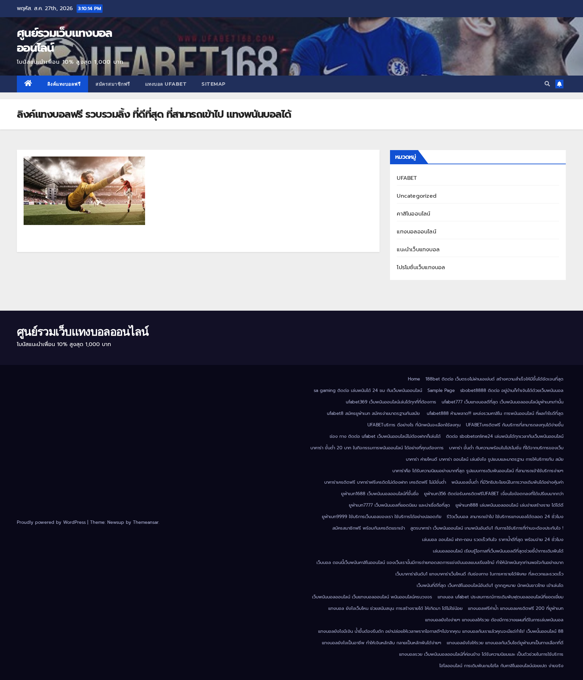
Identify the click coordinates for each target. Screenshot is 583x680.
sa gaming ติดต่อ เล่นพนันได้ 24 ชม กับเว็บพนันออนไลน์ (368, 390)
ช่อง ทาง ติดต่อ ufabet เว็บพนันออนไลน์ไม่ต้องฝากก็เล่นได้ (385, 436)
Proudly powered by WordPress (52, 522)
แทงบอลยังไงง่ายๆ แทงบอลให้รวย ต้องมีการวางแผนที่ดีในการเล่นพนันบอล (494, 620)
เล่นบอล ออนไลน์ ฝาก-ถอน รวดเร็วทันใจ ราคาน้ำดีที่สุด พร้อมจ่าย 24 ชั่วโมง (492, 539)
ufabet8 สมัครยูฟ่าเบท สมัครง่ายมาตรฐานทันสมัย (374, 413)
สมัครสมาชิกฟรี (112, 84)
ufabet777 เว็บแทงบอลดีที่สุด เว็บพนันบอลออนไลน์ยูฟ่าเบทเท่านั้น (502, 402)
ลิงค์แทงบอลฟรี (64, 84)
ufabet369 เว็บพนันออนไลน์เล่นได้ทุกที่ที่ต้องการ (391, 402)
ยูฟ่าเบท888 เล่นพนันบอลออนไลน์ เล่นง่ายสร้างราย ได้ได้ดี (509, 505)
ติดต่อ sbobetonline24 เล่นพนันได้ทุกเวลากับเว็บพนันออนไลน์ (504, 436)
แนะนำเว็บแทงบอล (418, 250)
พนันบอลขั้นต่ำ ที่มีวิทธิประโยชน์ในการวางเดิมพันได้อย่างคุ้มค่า (507, 482)
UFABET (407, 178)
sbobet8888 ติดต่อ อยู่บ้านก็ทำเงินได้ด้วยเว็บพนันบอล (511, 390)
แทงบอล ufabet (166, 84)
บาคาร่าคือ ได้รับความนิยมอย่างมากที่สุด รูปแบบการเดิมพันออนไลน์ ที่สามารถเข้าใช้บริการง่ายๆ (477, 471)
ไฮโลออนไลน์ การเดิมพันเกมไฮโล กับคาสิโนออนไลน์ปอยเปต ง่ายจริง (501, 665)
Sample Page (441, 390)
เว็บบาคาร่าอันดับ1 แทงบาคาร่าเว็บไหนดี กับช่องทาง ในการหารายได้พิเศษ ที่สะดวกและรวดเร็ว (479, 574)
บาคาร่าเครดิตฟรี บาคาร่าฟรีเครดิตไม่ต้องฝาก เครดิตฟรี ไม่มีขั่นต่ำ (385, 482)
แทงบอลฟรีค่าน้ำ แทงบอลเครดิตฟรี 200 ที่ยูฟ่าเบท (515, 608)
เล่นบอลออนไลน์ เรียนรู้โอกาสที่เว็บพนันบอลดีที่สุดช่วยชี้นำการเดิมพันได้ (498, 551)
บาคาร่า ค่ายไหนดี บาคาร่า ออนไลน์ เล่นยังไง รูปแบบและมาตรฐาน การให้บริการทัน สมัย (484, 459)
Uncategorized (417, 196)
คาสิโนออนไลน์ (413, 214)
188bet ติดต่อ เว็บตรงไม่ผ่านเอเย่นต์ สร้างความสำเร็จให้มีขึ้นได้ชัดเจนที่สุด (494, 379)
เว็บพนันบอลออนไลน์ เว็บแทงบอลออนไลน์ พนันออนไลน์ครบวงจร (372, 597)
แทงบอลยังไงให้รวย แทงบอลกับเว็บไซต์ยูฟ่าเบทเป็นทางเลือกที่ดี (505, 643)
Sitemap (213, 84)
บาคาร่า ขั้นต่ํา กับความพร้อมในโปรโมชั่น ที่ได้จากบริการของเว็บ (506, 448)
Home (414, 379)
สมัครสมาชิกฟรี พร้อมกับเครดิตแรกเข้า (368, 528)
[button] (547, 84)
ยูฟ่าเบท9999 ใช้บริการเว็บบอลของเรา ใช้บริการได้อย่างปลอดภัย (381, 516)
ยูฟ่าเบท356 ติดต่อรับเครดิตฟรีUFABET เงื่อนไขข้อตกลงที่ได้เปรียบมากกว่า (493, 493)
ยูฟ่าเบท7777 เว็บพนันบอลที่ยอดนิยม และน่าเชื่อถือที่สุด (399, 505)
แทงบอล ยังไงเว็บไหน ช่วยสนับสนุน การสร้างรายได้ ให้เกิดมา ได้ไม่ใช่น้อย (395, 608)
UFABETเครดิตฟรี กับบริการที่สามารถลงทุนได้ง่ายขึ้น (514, 425)
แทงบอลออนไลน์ (416, 232)
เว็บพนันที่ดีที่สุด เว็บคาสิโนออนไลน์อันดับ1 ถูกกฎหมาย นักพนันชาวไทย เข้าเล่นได (490, 585)
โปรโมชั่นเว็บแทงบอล (421, 267)
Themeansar (146, 522)
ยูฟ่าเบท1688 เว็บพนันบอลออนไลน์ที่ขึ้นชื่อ (380, 493)
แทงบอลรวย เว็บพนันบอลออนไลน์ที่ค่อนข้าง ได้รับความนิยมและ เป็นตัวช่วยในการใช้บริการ (481, 654)
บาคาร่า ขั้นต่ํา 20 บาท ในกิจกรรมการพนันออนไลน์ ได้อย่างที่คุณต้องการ (377, 448)
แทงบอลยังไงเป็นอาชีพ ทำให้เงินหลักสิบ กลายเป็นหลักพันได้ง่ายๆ (381, 643)
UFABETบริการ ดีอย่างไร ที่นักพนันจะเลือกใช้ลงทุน (414, 425)
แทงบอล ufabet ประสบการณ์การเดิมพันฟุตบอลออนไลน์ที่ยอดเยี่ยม (500, 597)
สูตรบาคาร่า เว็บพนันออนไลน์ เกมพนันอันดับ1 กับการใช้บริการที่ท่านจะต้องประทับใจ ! (486, 528)
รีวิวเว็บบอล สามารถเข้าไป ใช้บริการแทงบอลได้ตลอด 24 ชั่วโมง (505, 516)
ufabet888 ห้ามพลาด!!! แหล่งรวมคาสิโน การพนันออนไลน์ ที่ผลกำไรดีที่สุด (495, 413)
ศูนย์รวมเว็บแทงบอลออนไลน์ (64, 40)
